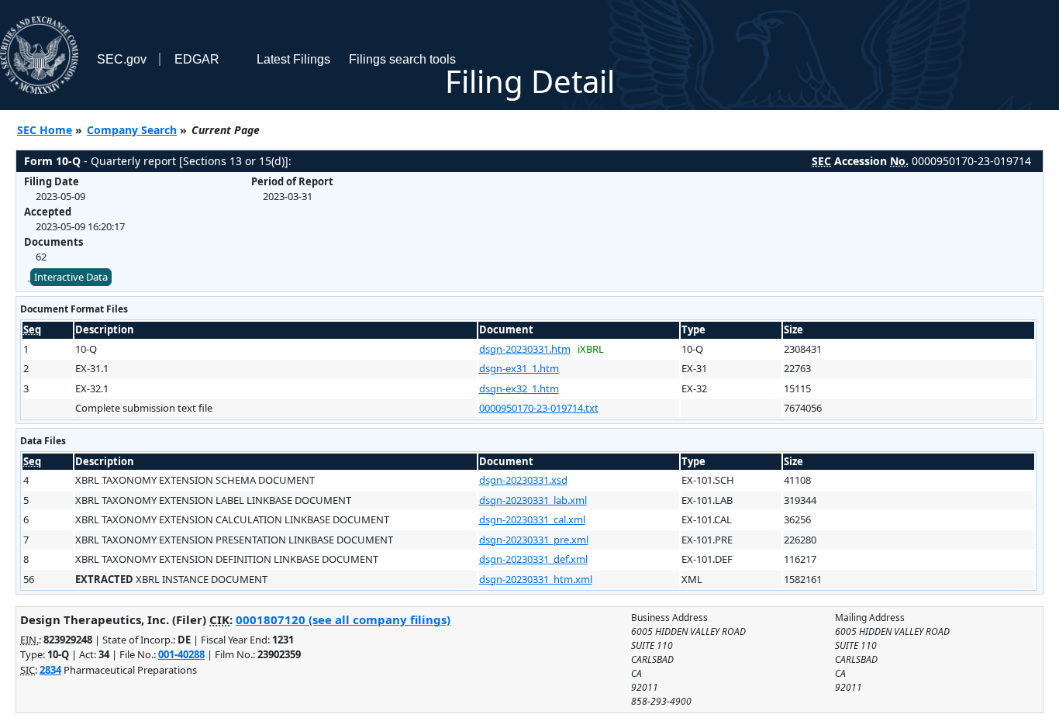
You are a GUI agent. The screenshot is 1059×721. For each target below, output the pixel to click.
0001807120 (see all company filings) (343, 619)
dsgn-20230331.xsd (523, 480)
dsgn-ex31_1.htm (519, 368)
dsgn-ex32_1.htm (519, 388)
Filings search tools (402, 59)
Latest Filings (293, 59)
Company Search (132, 129)
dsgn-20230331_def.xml (533, 559)
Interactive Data (71, 277)
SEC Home (44, 129)
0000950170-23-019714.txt (538, 408)
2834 (50, 670)
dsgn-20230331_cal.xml (532, 519)
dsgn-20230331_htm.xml (535, 579)
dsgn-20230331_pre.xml (533, 540)
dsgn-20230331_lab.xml (533, 500)
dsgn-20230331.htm (525, 349)
